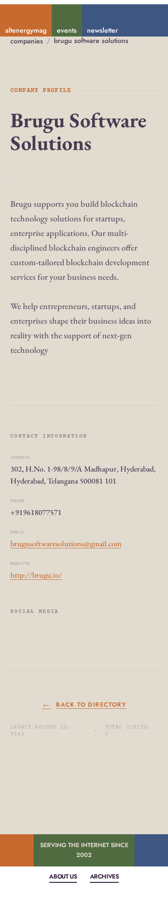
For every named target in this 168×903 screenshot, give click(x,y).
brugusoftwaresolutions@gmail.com (65, 543)
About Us (63, 876)
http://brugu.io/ (36, 575)
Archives (104, 876)
